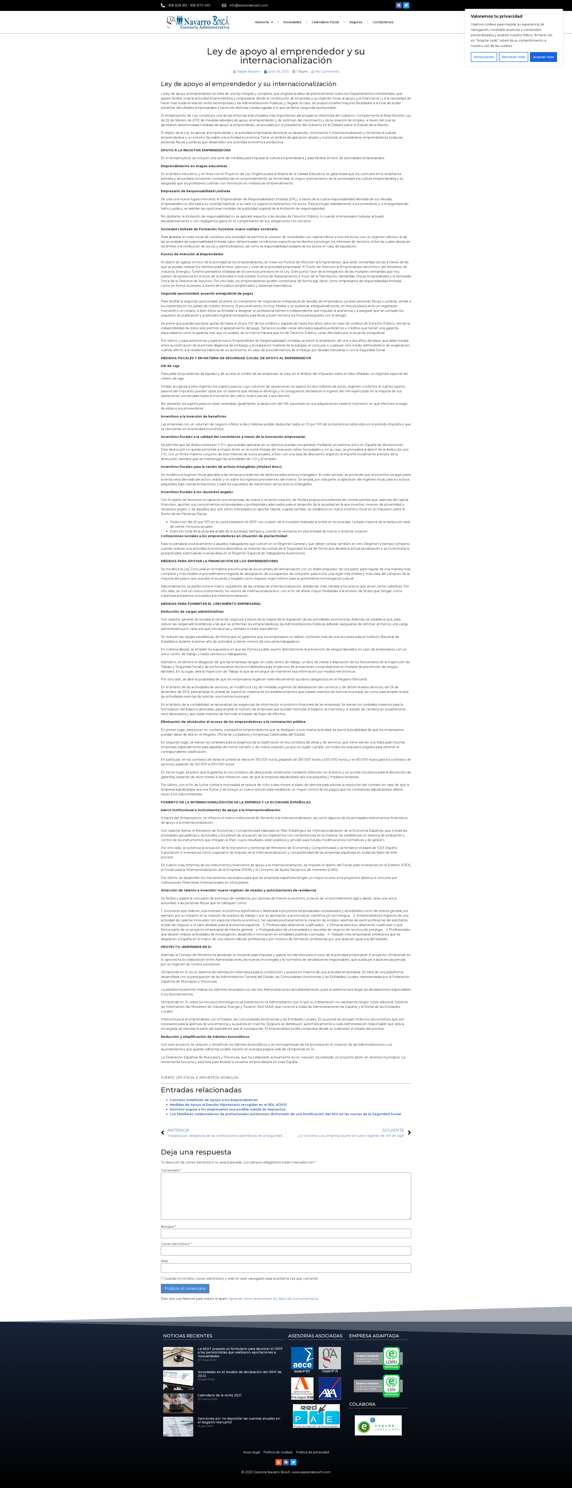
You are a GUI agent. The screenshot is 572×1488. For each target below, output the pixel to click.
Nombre (168, 1226)
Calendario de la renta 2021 (220, 1395)
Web (164, 1261)
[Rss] (278, 1462)
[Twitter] (406, 5)
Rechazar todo (513, 57)
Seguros (355, 22)
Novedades (292, 22)
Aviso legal (251, 1452)
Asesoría (262, 22)
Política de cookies (277, 1452)
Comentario (171, 1170)
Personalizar (484, 57)
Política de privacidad (312, 1452)
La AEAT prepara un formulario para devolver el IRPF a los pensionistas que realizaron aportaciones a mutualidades (240, 1352)
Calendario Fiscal (325, 22)
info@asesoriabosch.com (248, 5)
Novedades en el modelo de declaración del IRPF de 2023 (240, 1374)
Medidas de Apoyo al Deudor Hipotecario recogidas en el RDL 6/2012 (228, 1105)
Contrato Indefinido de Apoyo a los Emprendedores (214, 1100)
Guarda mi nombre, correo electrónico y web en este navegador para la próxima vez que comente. (241, 1278)
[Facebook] (399, 5)
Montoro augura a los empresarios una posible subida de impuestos (228, 1109)
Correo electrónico (176, 1243)
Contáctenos (383, 22)
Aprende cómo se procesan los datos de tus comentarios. (274, 1299)
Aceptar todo (543, 57)
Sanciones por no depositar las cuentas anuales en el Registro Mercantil (239, 1420)
